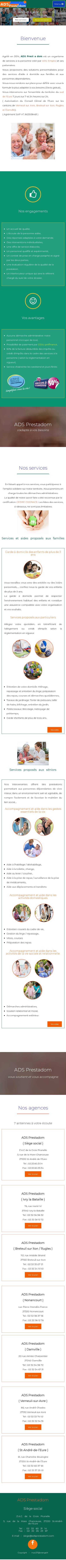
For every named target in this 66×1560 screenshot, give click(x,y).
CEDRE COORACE (26, 502)
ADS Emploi (49, 60)
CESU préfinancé (47, 344)
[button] (4, 19)
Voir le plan (33, 1174)
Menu (59, 4)
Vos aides (55, 730)
